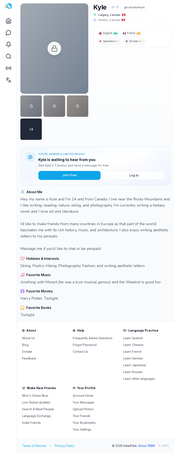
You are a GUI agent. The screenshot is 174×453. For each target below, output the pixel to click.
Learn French (132, 351)
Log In (134, 175)
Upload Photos (83, 409)
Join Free (69, 175)
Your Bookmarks (84, 422)
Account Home (83, 395)
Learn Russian (133, 372)
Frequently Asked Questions (92, 338)
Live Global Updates (36, 402)
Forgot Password (85, 345)
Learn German (133, 358)
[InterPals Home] (8, 6)
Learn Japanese (134, 365)
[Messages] (8, 32)
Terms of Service (34, 445)
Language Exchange (36, 416)
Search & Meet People (38, 409)
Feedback (29, 358)
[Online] (8, 68)
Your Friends (81, 416)
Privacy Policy (64, 445)
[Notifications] (8, 44)
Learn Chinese (133, 345)
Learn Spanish (133, 338)
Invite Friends (31, 422)
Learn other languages (139, 378)
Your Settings (82, 429)
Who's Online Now (35, 395)
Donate (27, 351)
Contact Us (80, 351)
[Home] (8, 20)
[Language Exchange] (8, 79)
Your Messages (83, 402)
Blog (25, 345)
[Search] (8, 56)
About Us (28, 338)
